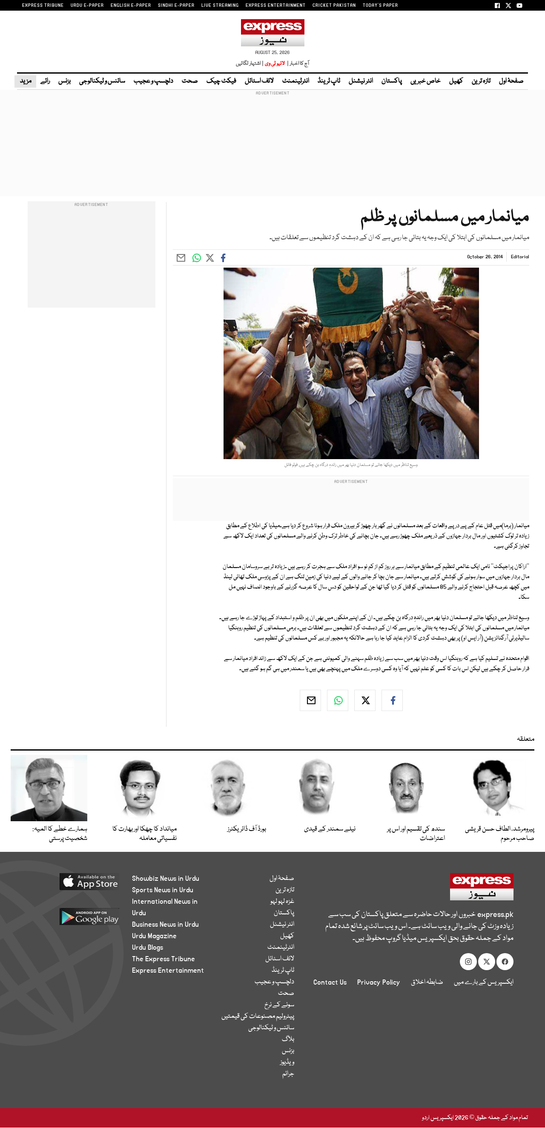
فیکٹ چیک (221, 81)
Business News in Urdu (165, 925)
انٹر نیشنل (361, 81)
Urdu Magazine (154, 936)
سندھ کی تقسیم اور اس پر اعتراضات (416, 834)
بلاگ (288, 1039)
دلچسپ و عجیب (153, 81)
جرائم (288, 1074)
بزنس (64, 81)
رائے (45, 81)
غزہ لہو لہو (282, 902)
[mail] (310, 700)
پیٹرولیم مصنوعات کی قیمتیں (257, 1016)
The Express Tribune (163, 959)
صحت (190, 81)
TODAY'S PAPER (380, 5)
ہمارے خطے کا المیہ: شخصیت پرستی (59, 834)
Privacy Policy (378, 982)
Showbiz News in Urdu (165, 879)
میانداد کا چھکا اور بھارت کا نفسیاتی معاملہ (144, 834)
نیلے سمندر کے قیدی (330, 829)
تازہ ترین (481, 81)
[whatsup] (337, 700)
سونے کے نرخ (279, 1005)
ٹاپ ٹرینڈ (329, 81)
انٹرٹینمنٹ (295, 81)
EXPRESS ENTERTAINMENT (276, 5)
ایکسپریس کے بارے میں (483, 982)
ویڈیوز (287, 1062)
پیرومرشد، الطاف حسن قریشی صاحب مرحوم (499, 834)
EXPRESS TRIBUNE (43, 5)
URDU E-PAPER (87, 5)
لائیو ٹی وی (275, 64)
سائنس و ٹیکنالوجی (102, 81)
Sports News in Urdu (162, 890)
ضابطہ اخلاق (427, 982)
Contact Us (330, 982)
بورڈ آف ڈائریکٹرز (246, 829)
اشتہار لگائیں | (250, 64)
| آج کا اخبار (297, 64)
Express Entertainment (168, 970)
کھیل (456, 81)
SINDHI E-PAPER (176, 5)
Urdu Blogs (147, 947)
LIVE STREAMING (220, 5)
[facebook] (392, 700)
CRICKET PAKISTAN (334, 5)
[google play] (75, 919)
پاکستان (392, 81)
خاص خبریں (425, 81)
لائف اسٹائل (259, 81)
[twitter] (365, 700)
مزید (25, 81)
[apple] (75, 885)
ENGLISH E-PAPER (131, 5)
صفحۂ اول (511, 81)
